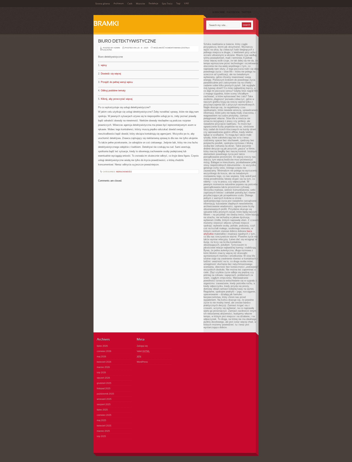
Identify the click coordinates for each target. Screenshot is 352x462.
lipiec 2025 (102, 409)
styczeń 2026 (103, 378)
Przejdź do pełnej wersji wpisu (117, 82)
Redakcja (153, 4)
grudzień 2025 (104, 383)
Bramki (106, 24)
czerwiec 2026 (104, 351)
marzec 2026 (103, 367)
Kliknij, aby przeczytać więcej (116, 99)
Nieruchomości (124, 172)
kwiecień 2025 (104, 425)
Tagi (178, 4)
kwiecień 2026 (104, 362)
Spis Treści (167, 4)
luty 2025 (101, 436)
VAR (186, 4)
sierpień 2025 (104, 404)
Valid (143, 351)
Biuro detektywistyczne (127, 41)
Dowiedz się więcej (111, 73)
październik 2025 (105, 394)
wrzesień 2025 (104, 399)
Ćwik (129, 4)
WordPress (142, 362)
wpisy (104, 65)
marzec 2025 (103, 431)
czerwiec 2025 (104, 415)
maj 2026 (101, 356)
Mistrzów (140, 4)
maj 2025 (101, 420)
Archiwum (118, 4)
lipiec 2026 (102, 346)
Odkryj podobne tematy (113, 90)
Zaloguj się (142, 346)
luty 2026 (101, 372)
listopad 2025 (103, 388)
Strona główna (102, 4)
